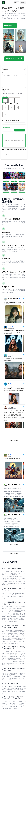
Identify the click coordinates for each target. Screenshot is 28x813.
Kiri (8, 383)
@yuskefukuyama (11, 300)
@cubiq (9, 356)
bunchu (10, 326)
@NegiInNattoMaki (12, 408)
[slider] (4, 122)
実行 (19, 130)
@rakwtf (9, 456)
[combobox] (16, 2)
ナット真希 (10, 407)
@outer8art (10, 486)
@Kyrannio (10, 384)
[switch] (3, 91)
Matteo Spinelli (11, 355)
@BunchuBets (11, 328)
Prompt (3, 72)
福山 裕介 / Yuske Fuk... (13, 298)
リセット (8, 130)
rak (8, 454)
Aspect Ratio (5, 96)
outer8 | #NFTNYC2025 (14, 484)
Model (3, 66)
